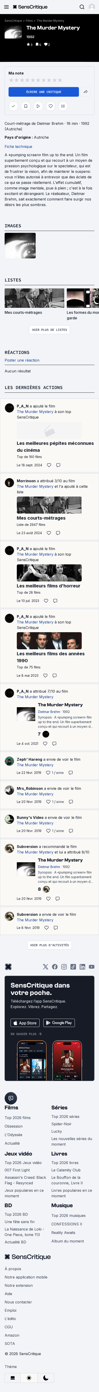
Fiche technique (18, 146)
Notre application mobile (26, 1277)
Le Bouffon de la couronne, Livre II (67, 1180)
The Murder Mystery (50, 20)
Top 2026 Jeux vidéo (23, 1162)
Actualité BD (15, 1242)
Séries (59, 1108)
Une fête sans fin (20, 1221)
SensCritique (13, 20)
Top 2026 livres (65, 1162)
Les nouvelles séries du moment (71, 1141)
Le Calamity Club (66, 1170)
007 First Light (17, 1170)
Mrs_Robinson (30, 788)
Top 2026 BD (16, 1214)
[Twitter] (45, 968)
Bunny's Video (30, 817)
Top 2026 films (18, 1117)
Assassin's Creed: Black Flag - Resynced (25, 1180)
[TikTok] (73, 968)
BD (8, 1205)
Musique (62, 1205)
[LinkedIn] (82, 968)
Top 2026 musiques (68, 1215)
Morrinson (26, 481)
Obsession (14, 1126)
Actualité (12, 1143)
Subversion (27, 846)
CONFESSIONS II (66, 1224)
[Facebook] (55, 968)
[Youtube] (91, 968)
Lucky (56, 1131)
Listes (13, 280)
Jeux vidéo (18, 1154)
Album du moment (67, 1241)
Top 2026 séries (65, 1116)
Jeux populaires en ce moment (24, 1193)
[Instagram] (64, 968)
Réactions (17, 352)
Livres (59, 1154)
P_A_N (23, 406)
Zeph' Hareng (29, 759)
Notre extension (19, 1285)
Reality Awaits (63, 1232)
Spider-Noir (61, 1124)
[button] (91, 6)
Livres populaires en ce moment (71, 1193)
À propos (13, 1268)
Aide (8, 1293)
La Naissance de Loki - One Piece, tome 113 (24, 1232)
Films (29, 20)
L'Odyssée (13, 1134)
